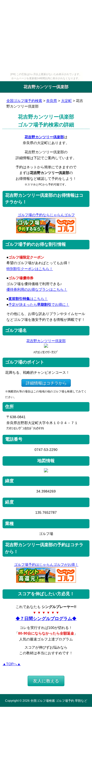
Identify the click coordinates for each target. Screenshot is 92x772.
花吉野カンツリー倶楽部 (44, 137)
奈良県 (51, 101)
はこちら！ (28, 299)
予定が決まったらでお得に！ (38, 304)
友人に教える (46, 681)
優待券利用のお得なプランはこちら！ (36, 289)
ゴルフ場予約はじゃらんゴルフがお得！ (46, 565)
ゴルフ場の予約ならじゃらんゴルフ (46, 215)
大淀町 (66, 101)
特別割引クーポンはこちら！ (29, 269)
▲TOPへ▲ (12, 664)
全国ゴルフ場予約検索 (24, 101)
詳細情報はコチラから (46, 383)
